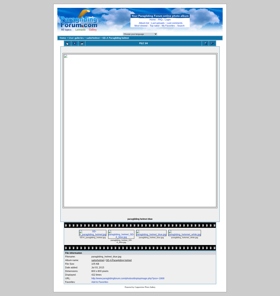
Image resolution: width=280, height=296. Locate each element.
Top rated (154, 25)
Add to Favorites (99, 282)
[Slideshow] (81, 43)
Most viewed (140, 25)
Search (181, 25)
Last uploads (158, 23)
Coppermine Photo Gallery (145, 287)
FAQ (160, 19)
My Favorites (168, 25)
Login (168, 19)
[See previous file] (205, 43)
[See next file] (212, 43)
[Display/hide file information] (74, 43)
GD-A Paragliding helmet (115, 38)
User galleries (76, 38)
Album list (144, 23)
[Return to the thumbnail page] (67, 44)
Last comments (174, 23)
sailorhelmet (93, 38)
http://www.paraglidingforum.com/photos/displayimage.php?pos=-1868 (127, 278)
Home (153, 19)
